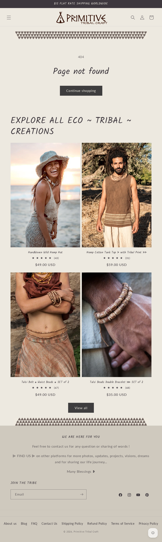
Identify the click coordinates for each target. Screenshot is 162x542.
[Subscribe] (81, 494)
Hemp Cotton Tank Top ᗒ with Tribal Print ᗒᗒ (116, 253)
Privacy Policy (148, 523)
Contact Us (49, 523)
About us (10, 523)
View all (81, 408)
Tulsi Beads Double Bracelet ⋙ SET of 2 (116, 382)
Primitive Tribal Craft (86, 531)
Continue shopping (81, 91)
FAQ (34, 523)
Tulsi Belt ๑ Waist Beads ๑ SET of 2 (45, 382)
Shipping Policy (72, 523)
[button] (9, 17)
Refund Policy (97, 523)
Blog (24, 523)
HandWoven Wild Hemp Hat (45, 253)
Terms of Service (123, 523)
